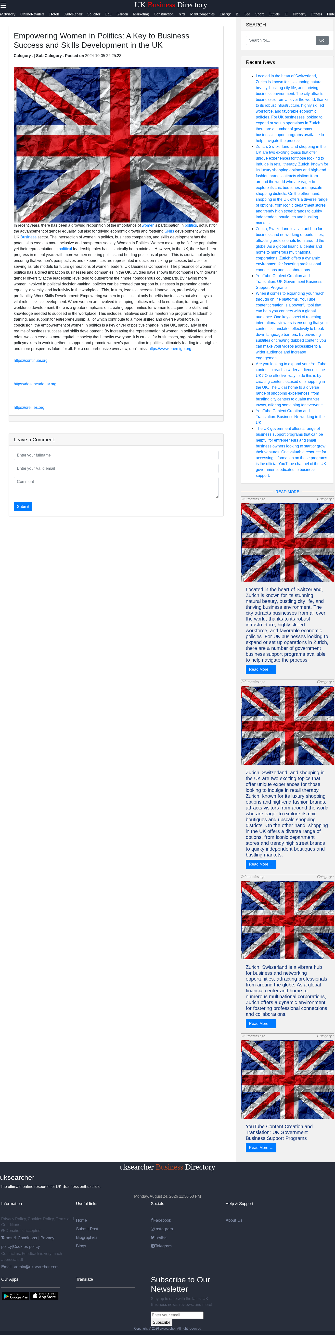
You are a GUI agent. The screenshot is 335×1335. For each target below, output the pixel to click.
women (148, 225)
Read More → (261, 669)
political (65, 249)
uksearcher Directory (167, 1166)
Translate (84, 1279)
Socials (157, 1203)
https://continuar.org (31, 360)
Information (11, 1203)
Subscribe (161, 1322)
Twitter (161, 1237)
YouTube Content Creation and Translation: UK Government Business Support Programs (289, 282)
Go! (322, 40)
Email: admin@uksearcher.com (30, 1266)
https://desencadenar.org (35, 384)
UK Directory (170, 4)
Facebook (162, 1220)
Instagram (164, 1228)
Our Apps (9, 1279)
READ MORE (287, 492)
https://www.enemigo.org (170, 349)
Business (28, 237)
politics (191, 225)
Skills (169, 231)
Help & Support (239, 1203)
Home (81, 1220)
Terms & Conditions (19, 1237)
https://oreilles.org (29, 407)
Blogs (81, 1245)
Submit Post (87, 1228)
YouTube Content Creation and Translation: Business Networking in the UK (290, 417)
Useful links (87, 1203)
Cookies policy (26, 1246)
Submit (23, 506)
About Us (234, 1220)
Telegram (163, 1245)
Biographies (87, 1237)
